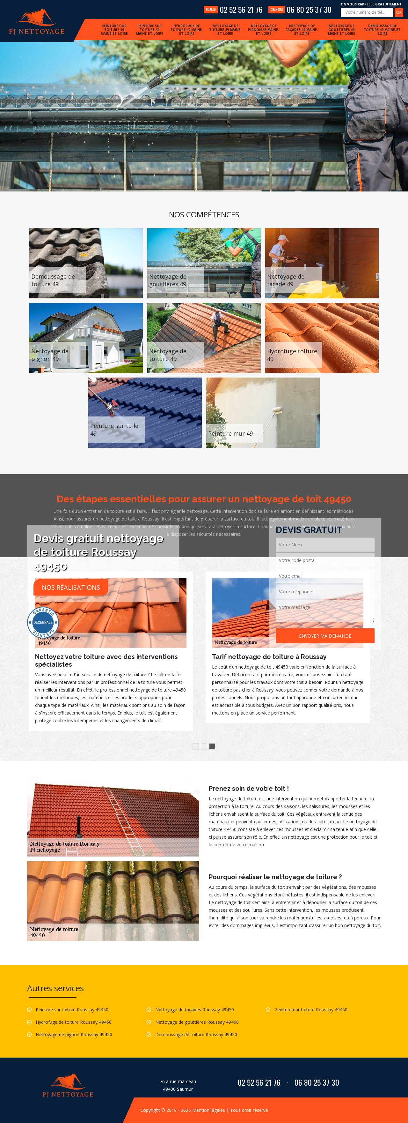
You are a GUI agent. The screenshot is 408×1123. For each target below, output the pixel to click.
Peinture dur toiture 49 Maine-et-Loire (114, 30)
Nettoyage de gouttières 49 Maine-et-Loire (341, 30)
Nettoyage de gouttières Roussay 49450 (197, 1022)
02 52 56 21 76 (234, 9)
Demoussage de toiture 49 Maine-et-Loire (383, 30)
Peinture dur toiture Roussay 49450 (310, 1010)
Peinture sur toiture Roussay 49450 (72, 1010)
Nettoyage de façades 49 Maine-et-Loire (302, 30)
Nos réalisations (71, 587)
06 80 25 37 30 (301, 9)
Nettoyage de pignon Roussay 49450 (74, 1034)
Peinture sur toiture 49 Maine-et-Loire (149, 30)
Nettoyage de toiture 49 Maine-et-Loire (225, 30)
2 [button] (204, 746)
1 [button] (196, 746)
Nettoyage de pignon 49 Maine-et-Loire (263, 30)
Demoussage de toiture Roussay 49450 (196, 1034)
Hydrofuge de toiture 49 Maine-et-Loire (187, 30)
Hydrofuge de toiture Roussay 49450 (74, 1022)
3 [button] (212, 746)
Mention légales (208, 1110)
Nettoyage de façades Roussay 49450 (194, 1010)
